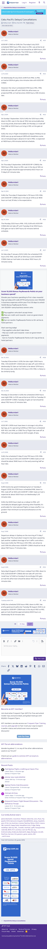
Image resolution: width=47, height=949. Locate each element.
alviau (35, 821)
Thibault (23, 819)
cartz (35, 819)
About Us (5, 929)
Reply (44, 58)
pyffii (33, 827)
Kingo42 (20, 821)
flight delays (30, 23)
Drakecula (15, 832)
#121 (44, 40)
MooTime (4, 834)
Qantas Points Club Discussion (16, 785)
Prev (23, 624)
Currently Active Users (11, 815)
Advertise (20, 931)
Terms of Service (24, 929)
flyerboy (27, 823)
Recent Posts (7, 765)
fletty (32, 823)
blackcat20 (22, 832)
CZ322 (37, 823)
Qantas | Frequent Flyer (13, 773)
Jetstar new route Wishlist (15, 777)
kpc (32, 830)
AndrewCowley (6, 832)
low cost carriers (7, 26)
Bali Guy (11, 827)
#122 (44, 74)
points (30, 834)
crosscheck (16, 819)
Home (13, 931)
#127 (44, 250)
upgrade (14, 725)
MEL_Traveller (19, 827)
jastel (3, 819)
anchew (18, 830)
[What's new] (39, 2)
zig (35, 830)
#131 (44, 452)
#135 (44, 600)
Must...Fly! (41, 819)
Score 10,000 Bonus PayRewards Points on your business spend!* (21, 293)
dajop (28, 832)
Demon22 (13, 821)
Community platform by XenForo (19, 936)
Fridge (33, 825)
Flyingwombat (40, 827)
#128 (44, 357)
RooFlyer (28, 827)
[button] (4, 641)
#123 (44, 114)
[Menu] (3, 2)
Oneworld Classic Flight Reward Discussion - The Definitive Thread (24, 802)
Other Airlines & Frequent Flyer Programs (19, 797)
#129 (44, 391)
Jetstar (7, 781)
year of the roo (6, 823)
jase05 (3, 821)
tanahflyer (4, 827)
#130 (44, 421)
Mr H (13, 830)
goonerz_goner (22, 834)
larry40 (40, 832)
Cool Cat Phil (26, 830)
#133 (44, 531)
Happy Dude (15, 825)
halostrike (30, 819)
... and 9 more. (5, 836)
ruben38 (4, 830)
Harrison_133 (12, 834)
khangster (34, 832)
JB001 (9, 830)
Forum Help (6, 931)
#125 (44, 191)
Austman (15, 823)
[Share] (40, 40)
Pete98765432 (28, 821)
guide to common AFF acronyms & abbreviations (19, 757)
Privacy (34, 929)
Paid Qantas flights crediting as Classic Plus (22, 769)
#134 (44, 567)
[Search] (44, 2)
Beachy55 (8, 819)
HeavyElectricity (25, 825)
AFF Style (6, 926)
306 (34, 834)
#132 (44, 483)
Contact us (13, 929)
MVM (8, 821)
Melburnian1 (7, 23)
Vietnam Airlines (11, 793)
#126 (44, 219)
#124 (44, 160)
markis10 (7, 825)
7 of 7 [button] (30, 624)
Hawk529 (41, 821)
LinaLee (21, 823)
